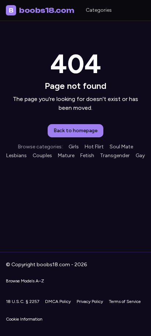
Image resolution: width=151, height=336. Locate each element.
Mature (66, 155)
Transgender (115, 155)
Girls (74, 147)
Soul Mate (121, 147)
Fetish (87, 155)
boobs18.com (41, 10)
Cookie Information (24, 319)
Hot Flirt (94, 147)
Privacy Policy (90, 301)
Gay (140, 155)
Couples (42, 155)
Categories (99, 10)
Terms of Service (125, 301)
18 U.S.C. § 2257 (22, 301)
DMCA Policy (58, 301)
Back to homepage (75, 130)
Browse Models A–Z (25, 280)
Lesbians (16, 155)
